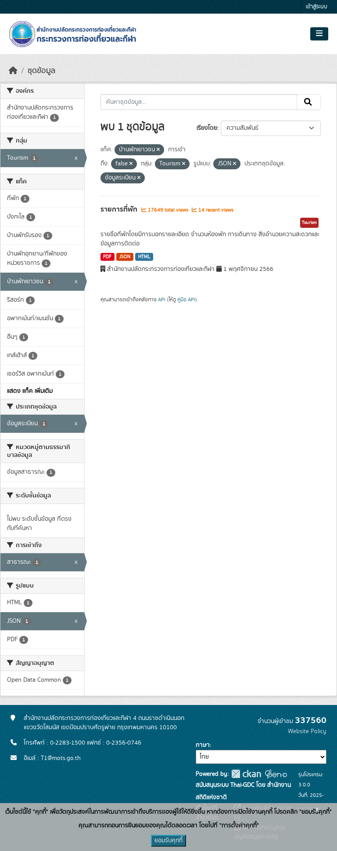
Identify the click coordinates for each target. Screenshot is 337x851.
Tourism (309, 222)
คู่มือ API (186, 299)
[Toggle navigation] (319, 33)
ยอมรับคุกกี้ (168, 840)
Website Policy (307, 731)
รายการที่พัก (119, 209)
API (161, 299)
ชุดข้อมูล (41, 71)
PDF (107, 256)
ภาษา (203, 745)
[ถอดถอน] (158, 149)
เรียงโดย (207, 128)
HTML (144, 256)
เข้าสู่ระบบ (316, 7)
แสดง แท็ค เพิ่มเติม (30, 391)
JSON (124, 256)
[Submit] (309, 102)
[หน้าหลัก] (13, 71)
